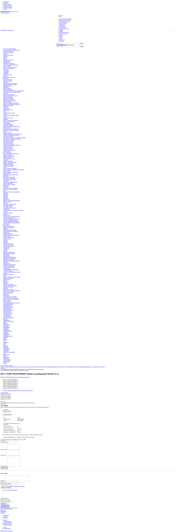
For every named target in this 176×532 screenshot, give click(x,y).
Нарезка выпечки (7, 157)
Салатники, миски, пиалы (9, 207)
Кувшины (5, 195)
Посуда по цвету (7, 311)
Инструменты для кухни (9, 77)
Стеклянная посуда (7, 314)
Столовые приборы (7, 212)
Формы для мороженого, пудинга (11, 135)
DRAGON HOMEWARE (9, 352)
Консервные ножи (7, 85)
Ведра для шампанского (9, 226)
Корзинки (5, 193)
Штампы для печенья (8, 164)
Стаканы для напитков (8, 237)
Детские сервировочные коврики (11, 221)
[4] (5, 400)
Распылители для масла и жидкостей (12, 92)
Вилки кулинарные (7, 79)
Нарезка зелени (7, 88)
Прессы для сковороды (8, 68)
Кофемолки (6, 175)
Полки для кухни (7, 132)
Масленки (5, 198)
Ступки (5, 114)
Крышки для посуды (8, 59)
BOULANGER (6, 359)
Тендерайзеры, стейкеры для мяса (11, 115)
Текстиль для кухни (8, 148)
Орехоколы (6, 106)
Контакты (5, 517)
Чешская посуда (7, 315)
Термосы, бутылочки (8, 243)
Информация (4, 511)
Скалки (5, 167)
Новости (5, 516)
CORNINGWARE (7, 331)
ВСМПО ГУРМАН (7, 336)
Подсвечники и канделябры (9, 296)
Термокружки (6, 247)
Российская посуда (7, 312)
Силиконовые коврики (8, 166)
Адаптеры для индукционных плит (11, 50)
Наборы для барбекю (8, 284)
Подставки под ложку (8, 141)
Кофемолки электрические (9, 258)
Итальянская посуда (8, 306)
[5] (6, 400)
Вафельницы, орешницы (9, 253)
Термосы (5, 249)
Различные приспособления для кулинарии (13, 90)
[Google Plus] (7, 406)
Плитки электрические (8, 265)
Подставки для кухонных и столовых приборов (14, 137)
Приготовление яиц (8, 142)
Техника (5, 251)
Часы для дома (6, 300)
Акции (5, 363)
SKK (4, 344)
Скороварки (6, 71)
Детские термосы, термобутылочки (11, 222)
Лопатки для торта (7, 154)
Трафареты (5, 159)
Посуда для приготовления (9, 48)
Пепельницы (6, 295)
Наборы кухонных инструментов (11, 103)
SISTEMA (5, 347)
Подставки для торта (8, 205)
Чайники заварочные (8, 183)
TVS (4, 341)
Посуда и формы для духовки (10, 67)
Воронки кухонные (7, 80)
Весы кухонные (7, 127)
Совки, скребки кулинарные (10, 168)
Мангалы (5, 283)
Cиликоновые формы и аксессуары (11, 302)
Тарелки (5, 214)
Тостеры (5, 273)
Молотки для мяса (7, 101)
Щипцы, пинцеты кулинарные (10, 120)
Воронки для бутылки (8, 227)
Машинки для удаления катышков (11, 260)
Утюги (4, 275)
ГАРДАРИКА (6, 349)
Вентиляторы (6, 254)
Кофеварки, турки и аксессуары (10, 174)
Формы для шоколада (8, 163)
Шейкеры (5, 241)
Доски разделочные (8, 124)
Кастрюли (5, 56)
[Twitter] (3, 406)
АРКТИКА (6, 334)
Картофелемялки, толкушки (9, 84)
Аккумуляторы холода (8, 244)
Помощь (2, 512)
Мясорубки (6, 87)
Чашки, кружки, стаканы (9, 184)
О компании (6, 515)
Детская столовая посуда (9, 217)
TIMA (4, 343)
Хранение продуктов (8, 136)
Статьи (5, 527)
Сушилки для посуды (8, 146)
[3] (4, 400)
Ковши (5, 57)
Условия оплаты (7, 521)
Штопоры (5, 242)
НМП (4, 322)
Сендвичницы (6, 268)
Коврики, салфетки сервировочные (11, 191)
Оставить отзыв (4, 467)
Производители (7, 528)
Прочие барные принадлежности (11, 235)
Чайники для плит (7, 74)
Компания (3, 510)
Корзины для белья (7, 293)
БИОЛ (4, 338)
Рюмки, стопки (6, 236)
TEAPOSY (5, 346)
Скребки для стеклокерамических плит (12, 133)
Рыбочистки (6, 110)
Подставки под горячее (8, 140)
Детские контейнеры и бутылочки (11, 219)
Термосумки (6, 248)
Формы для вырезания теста (9, 162)
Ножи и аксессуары (8, 89)
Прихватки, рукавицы (8, 143)
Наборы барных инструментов (10, 231)
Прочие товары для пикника (10, 285)
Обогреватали (6, 263)
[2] (2, 400)
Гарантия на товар (7, 523)
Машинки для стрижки (8, 259)
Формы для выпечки (8, 161)
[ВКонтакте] (1, 406)
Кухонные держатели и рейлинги (11, 130)
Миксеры (5, 262)
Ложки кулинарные (8, 96)
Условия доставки (7, 522)
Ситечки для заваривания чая (10, 182)
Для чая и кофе (6, 170)
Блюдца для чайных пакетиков (10, 172)
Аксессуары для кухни (8, 121)
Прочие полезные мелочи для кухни (11, 145)
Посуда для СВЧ (7, 66)
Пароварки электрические (9, 264)
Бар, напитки (6, 225)
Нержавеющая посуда (8, 310)
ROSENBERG (6, 327)
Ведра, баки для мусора (8, 291)
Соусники (5, 211)
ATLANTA (5, 328)
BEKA (4, 355)
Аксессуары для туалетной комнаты (11, 290)
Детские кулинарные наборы (10, 220)
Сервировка (6, 185)
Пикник (5, 280)
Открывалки (6, 232)
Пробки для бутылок (8, 233)
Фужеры (5, 240)
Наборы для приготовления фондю (11, 200)
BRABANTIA (6, 354)
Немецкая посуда (7, 309)
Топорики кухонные (8, 117)
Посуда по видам (7, 301)
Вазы (4, 190)
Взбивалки (5, 78)
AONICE (5, 332)
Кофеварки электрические (9, 257)
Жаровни (5, 53)
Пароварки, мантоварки (9, 63)
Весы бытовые (6, 256)
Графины (5, 228)
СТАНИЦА (6, 358)
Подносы (5, 203)
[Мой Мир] (6, 406)
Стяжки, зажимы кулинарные (10, 83)
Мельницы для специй (8, 99)
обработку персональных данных (17, 486)
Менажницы (6, 199)
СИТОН (5, 339)
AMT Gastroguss (7, 360)
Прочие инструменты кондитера (11, 153)
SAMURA (5, 350)
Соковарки (5, 72)
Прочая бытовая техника (9, 267)
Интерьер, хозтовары (8, 289)
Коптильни (6, 281)
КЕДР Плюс (6, 357)
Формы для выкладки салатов (10, 95)
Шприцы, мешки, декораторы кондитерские (13, 169)
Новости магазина (6, 501)
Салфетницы (6, 209)
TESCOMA (6, 326)
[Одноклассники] (4, 406)
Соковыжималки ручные (9, 113)
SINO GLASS (6, 325)
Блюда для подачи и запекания (10, 188)
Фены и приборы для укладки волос (11, 277)
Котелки (5, 58)
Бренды (5, 318)
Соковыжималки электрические (10, 269)
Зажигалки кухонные (8, 125)
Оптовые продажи (7, 524)
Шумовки (5, 119)
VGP (4, 353)
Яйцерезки (5, 93)
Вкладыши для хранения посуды (11, 129)
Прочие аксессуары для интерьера (11, 299)
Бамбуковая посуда (7, 305)
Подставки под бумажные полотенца (12, 138)
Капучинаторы (6, 173)
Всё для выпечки (7, 152)
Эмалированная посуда (8, 317)
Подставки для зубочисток (9, 204)
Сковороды (6, 69)
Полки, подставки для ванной (10, 297)
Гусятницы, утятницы (8, 52)
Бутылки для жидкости (8, 246)
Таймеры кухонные (7, 147)
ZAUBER (5, 337)
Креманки (5, 194)
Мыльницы (6, 294)
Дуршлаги (5, 82)
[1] (1, 400)
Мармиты (5, 196)
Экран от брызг (7, 151)
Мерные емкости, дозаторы (9, 100)
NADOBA (5, 342)
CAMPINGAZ (6, 320)
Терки (4, 116)
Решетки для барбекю (8, 286)
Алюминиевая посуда (8, 304)
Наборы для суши (7, 201)
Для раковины (6, 122)
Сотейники (6, 73)
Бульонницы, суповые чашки (10, 189)
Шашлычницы (6, 279)
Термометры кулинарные (9, 150)
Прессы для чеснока (8, 109)
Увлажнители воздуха (8, 274)
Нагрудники (6, 223)
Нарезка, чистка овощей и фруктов (11, 104)
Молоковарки (6, 61)
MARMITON (6, 333)
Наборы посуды (7, 62)
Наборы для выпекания (8, 156)
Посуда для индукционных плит (11, 64)
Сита (4, 111)
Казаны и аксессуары (8, 55)
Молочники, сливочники (9, 177)
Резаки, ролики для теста (9, 158)
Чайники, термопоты (8, 278)
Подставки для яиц (7, 206)
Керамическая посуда (8, 307)
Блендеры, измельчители (9, 252)
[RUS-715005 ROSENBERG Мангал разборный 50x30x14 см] (15, 377)
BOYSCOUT (6, 348)
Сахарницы (6, 180)
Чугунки (5, 76)
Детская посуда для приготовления (11, 216)
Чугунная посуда (7, 316)
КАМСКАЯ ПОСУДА (8, 321)
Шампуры (5, 288)
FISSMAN (5, 323)
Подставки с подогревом (9, 178)
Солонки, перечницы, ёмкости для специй (13, 210)
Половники (6, 108)
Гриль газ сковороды (8, 51)
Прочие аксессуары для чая (9, 179)
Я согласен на (13, 486)
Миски (5, 131)
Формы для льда (7, 238)
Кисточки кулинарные (8, 94)
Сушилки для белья (7, 270)
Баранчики (5, 186)
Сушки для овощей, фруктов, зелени (11, 272)
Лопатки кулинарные (8, 98)
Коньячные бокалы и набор (9, 230)
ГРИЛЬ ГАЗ (6, 362)
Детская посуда (6, 215)
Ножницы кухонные (8, 105)
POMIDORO (6, 330)
